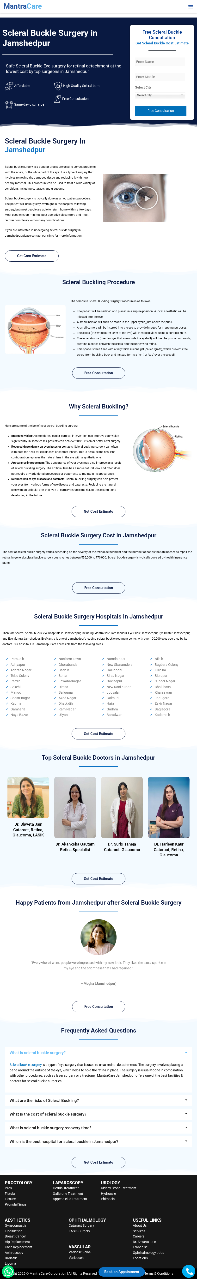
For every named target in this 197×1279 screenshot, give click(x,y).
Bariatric (11, 1258)
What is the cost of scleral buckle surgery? (48, 1114)
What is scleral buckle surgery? (38, 1052)
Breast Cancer (15, 1236)
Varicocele (76, 1258)
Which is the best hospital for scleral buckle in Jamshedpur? (64, 1141)
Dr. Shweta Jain (144, 1242)
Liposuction (13, 1231)
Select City (143, 87)
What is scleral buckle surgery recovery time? (50, 1127)
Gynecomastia (15, 1225)
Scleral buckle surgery (26, 1065)
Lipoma (10, 1263)
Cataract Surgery (81, 1225)
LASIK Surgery (79, 1231)
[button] (191, 6)
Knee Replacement (18, 1247)
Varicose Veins (80, 1252)
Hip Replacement (17, 1242)
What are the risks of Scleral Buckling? (44, 1100)
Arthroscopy (14, 1253)
